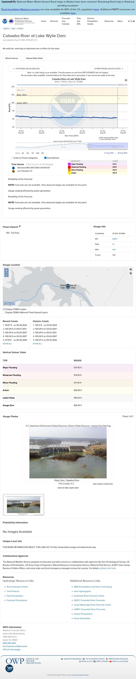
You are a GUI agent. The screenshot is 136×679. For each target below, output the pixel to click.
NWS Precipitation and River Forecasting (93, 587)
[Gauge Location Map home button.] (131, 269)
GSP (13, 28)
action (6, 390)
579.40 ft (78, 367)
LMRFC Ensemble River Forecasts (89, 609)
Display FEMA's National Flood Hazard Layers (26, 312)
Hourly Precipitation (83, 614)
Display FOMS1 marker (15, 309)
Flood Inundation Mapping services (20, 9)
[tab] (12, 58)
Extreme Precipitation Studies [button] (92, 21)
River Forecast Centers (17, 587)
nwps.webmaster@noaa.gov (80, 675)
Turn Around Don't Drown (94, 659)
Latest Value (9, 398)
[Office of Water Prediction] (23, 661)
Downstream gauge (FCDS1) (107, 69)
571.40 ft (77, 383)
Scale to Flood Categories (25, 158)
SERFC (6, 28)
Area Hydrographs (82, 591)
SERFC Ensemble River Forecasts (89, 600)
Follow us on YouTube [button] (120, 661)
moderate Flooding (12, 375)
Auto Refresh (52, 158)
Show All (7, 344)
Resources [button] (109, 21)
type (5, 360)
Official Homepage (11, 649)
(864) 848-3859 (9, 643)
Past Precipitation (15, 596)
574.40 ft (78, 375)
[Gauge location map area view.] (131, 273)
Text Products (13, 591)
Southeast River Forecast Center (89, 596)
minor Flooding (10, 383)
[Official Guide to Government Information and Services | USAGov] (23, 668)
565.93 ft (78, 398)
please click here (108, 568)
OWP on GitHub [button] (102, 661)
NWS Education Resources (118, 659)
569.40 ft (78, 390)
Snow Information (82, 618)
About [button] (120, 21)
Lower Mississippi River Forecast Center (92, 605)
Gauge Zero (8, 405)
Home (43, 21)
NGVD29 (77, 360)
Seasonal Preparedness (72, 659)
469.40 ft (78, 405)
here (96, 9)
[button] (133, 2)
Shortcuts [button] (54, 21)
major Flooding (10, 367)
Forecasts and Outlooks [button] (66, 21)
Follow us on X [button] (86, 661)
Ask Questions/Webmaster (15, 646)
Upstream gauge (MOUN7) (27, 69)
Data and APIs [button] (79, 21)
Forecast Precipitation (17, 600)
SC (113, 244)
